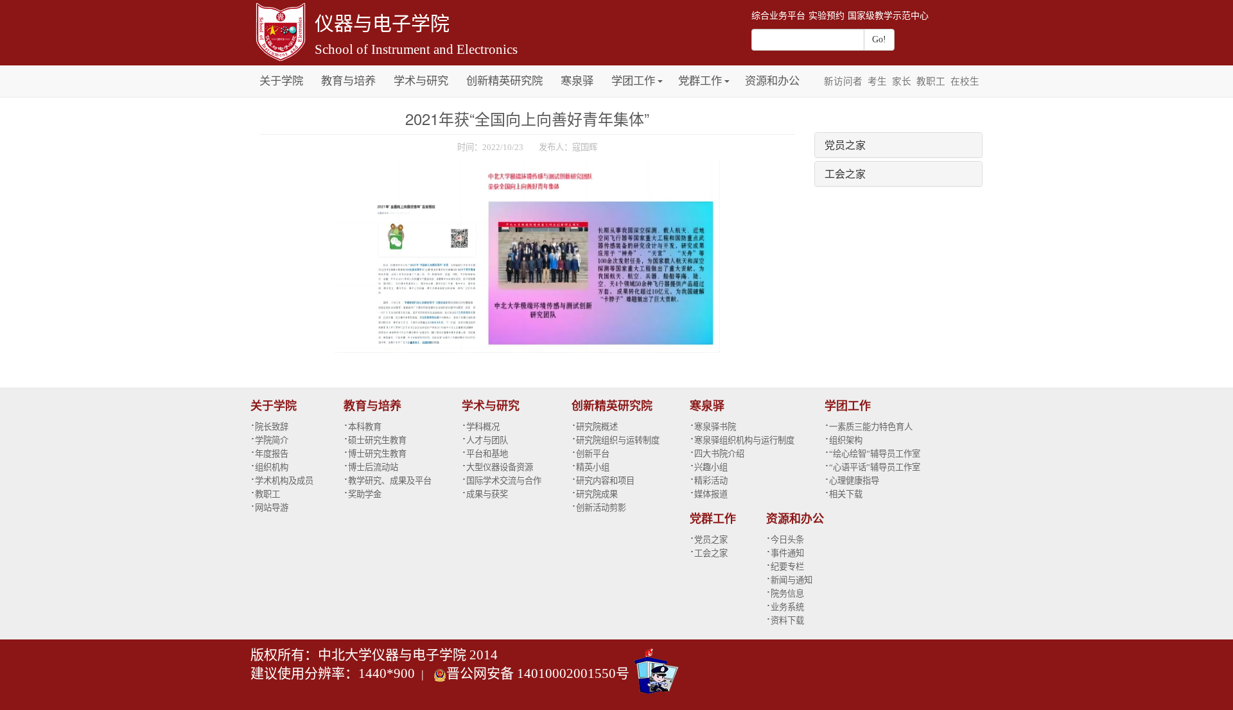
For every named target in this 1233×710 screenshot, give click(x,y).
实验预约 (826, 16)
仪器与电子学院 (382, 23)
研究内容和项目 (605, 481)
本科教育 (364, 427)
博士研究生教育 (377, 454)
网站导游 (271, 507)
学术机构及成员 (284, 481)
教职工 (930, 81)
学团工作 (633, 81)
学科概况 (483, 427)
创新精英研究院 (504, 81)
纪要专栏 (787, 566)
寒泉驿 (577, 81)
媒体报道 (711, 494)
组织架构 (845, 440)
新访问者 (843, 81)
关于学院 (281, 81)
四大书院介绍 (719, 454)
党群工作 (700, 81)
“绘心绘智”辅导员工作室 (874, 454)
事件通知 (787, 553)
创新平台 (592, 454)
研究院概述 (597, 427)
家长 (901, 81)
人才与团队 (487, 440)
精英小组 (592, 467)
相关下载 (845, 494)
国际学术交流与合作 (503, 481)
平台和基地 (487, 454)
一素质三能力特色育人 (871, 427)
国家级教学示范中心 (888, 16)
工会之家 (845, 173)
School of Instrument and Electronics (416, 49)
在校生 (964, 81)
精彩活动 (711, 481)
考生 (877, 81)
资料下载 (787, 620)
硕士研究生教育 (377, 440)
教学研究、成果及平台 (390, 481)
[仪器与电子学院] (279, 30)
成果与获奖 (487, 494)
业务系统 (787, 607)
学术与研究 (421, 81)
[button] (660, 74)
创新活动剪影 (601, 507)
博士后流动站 (373, 467)
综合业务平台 (778, 16)
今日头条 (787, 540)
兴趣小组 (711, 467)
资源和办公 (772, 81)
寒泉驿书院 (715, 427)
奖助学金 (364, 494)
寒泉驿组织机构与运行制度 (744, 440)
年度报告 (271, 454)
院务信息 (787, 593)
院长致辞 (271, 427)
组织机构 (271, 467)
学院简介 (271, 440)
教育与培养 (348, 81)
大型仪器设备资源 (499, 467)
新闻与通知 (791, 580)
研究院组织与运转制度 (618, 440)
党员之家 (845, 144)
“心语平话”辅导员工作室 (874, 467)
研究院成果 (597, 494)
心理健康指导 (854, 481)
